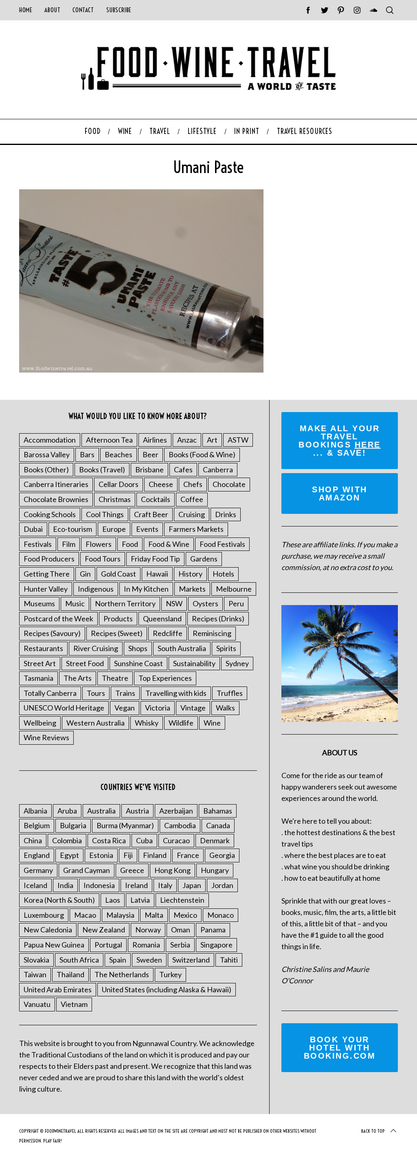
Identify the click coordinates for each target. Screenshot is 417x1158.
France (188, 855)
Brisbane (149, 469)
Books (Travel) (102, 469)
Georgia (222, 855)
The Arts (78, 677)
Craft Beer (151, 514)
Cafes (183, 469)
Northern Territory (125, 603)
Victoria (157, 707)
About (52, 10)
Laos (112, 899)
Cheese (161, 484)
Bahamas (217, 810)
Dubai (33, 528)
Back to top (373, 1131)
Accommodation (50, 439)
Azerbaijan (176, 810)
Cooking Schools (50, 514)
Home (25, 10)
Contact (83, 10)
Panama (213, 929)
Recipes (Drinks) (218, 618)
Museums (39, 603)
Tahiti (229, 959)
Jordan (222, 885)
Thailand (70, 974)
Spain (117, 959)
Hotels (223, 573)
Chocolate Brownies (56, 499)
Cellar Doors (118, 484)
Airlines (155, 439)
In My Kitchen (146, 588)
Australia (101, 810)
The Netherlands (121, 974)
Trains (125, 693)
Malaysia (120, 914)
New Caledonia (48, 929)
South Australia (182, 648)
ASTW (238, 439)
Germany (38, 870)
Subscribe (119, 10)
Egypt (69, 855)
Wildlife (181, 722)
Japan (191, 885)
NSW (174, 603)
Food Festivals (222, 544)
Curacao (176, 840)
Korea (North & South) (59, 899)
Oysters (205, 603)
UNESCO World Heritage (64, 707)
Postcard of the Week (58, 618)
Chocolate (229, 484)
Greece (132, 870)
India (65, 885)
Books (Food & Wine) (202, 454)
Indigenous (96, 588)
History (190, 573)
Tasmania (38, 677)
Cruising (191, 514)
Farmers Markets (196, 528)
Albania (35, 810)
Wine (212, 722)
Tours (96, 693)
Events (147, 528)
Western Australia (95, 722)
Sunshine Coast (138, 663)
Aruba (67, 810)
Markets (192, 588)
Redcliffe (167, 633)
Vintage (193, 707)
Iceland (35, 885)
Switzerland (191, 959)
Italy (165, 885)
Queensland (162, 618)
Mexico (185, 914)
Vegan (124, 707)
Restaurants (43, 648)
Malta (154, 914)
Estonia (101, 855)
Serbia (180, 944)
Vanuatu (37, 1004)
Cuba (144, 840)
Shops (137, 648)
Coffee (191, 499)
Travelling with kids (175, 693)
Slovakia (36, 959)
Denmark (215, 840)
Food (130, 544)
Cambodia (180, 825)
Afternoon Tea (109, 439)
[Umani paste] (141, 369)
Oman (180, 929)
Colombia (67, 840)
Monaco (220, 914)
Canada (218, 825)
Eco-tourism (72, 528)
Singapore (216, 944)
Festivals (38, 544)
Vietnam (74, 1004)
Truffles (230, 693)
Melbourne (234, 588)
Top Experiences (165, 677)
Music (75, 603)
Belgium (37, 825)
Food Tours (103, 558)
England (37, 855)
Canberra (218, 469)
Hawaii (157, 573)
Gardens (203, 558)
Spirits (226, 648)
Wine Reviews (46, 737)
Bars (87, 454)
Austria (137, 810)
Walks (225, 707)
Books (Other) (46, 469)
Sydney (237, 663)
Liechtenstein (182, 899)
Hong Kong (172, 870)
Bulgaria (73, 825)
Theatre (115, 677)
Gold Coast (118, 573)
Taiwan (35, 974)
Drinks (225, 514)
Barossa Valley (47, 454)
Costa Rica (109, 840)
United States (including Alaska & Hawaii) (166, 989)
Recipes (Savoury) (52, 633)
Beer (150, 454)
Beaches (118, 454)
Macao (85, 914)
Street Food (85, 663)
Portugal (108, 944)
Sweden (149, 959)
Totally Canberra (50, 693)
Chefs (192, 484)
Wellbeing (40, 722)
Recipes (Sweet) (117, 633)
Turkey (170, 974)
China (33, 840)
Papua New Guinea (54, 944)
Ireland (136, 885)
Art (212, 439)
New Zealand (103, 929)
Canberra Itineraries (56, 484)
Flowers (99, 544)
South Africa (79, 959)
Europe (114, 528)
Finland (155, 855)
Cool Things (105, 514)
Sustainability (194, 663)
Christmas (115, 499)
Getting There (47, 573)
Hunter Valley (46, 588)
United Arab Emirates (58, 989)
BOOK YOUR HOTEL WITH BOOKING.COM (340, 1047)
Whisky (146, 722)
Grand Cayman (86, 870)
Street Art (40, 663)
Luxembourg (44, 914)
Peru (236, 603)
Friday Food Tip (155, 558)
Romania (146, 944)
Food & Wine (168, 544)
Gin (85, 573)
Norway (148, 929)
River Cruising (95, 648)
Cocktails (155, 499)
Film (68, 544)
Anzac (187, 439)
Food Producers (49, 558)
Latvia (140, 899)
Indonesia (99, 885)
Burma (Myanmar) (125, 825)
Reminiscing (212, 633)
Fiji (128, 855)
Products (118, 618)
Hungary (215, 870)
